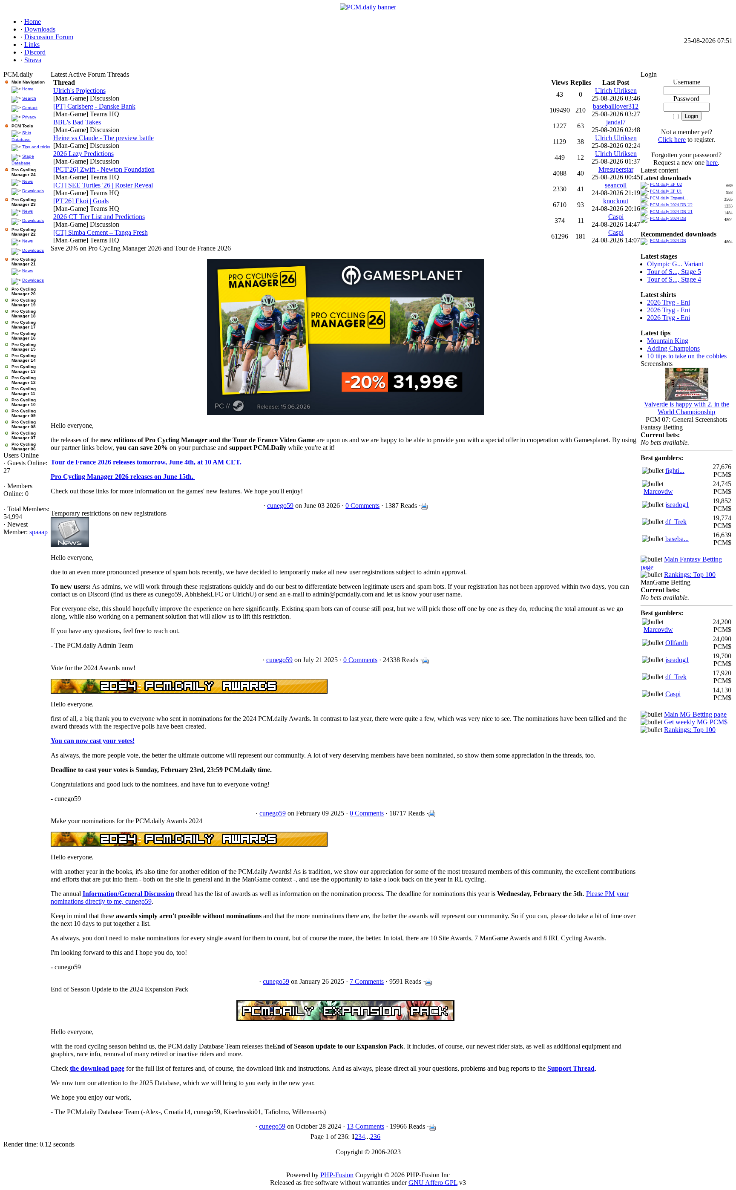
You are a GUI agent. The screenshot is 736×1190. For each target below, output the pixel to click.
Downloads (33, 190)
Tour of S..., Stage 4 (674, 279)
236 (375, 1136)
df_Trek (676, 521)
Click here (672, 139)
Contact (29, 107)
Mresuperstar (615, 169)
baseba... (677, 538)
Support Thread (571, 1068)
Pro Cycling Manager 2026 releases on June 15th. (123, 476)
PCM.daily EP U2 (666, 184)
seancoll (616, 185)
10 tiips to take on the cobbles (687, 356)
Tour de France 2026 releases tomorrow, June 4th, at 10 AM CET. (146, 462)
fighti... (674, 470)
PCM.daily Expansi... (669, 198)
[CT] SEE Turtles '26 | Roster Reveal (103, 185)
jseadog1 (677, 504)
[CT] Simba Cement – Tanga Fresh (100, 232)
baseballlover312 (615, 106)
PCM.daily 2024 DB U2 (671, 204)
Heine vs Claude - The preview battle (103, 137)
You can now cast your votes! (93, 740)
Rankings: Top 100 (690, 574)
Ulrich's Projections (79, 90)
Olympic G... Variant (675, 264)
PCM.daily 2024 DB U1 (671, 211)
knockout (615, 201)
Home (28, 88)
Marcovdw (658, 491)
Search (29, 98)
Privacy (29, 117)
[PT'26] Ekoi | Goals (81, 201)
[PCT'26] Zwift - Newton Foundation (104, 169)
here (712, 162)
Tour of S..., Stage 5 (674, 271)
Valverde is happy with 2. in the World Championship (686, 408)
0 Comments (362, 505)
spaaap (38, 532)
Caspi (616, 216)
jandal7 (616, 122)
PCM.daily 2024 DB (668, 218)
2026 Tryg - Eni (668, 302)
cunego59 (280, 505)
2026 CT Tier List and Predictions (99, 216)
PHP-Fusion (337, 1174)
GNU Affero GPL (432, 1182)
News (27, 181)
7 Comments (367, 981)
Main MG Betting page (695, 714)
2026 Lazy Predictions (83, 153)
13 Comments (365, 1126)
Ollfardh (676, 642)
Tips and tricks (36, 146)
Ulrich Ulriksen (616, 90)
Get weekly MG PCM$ (695, 722)
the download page (97, 1068)
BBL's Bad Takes (77, 122)
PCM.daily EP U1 (666, 191)
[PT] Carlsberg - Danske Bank (94, 106)
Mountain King (667, 340)
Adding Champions (673, 348)
